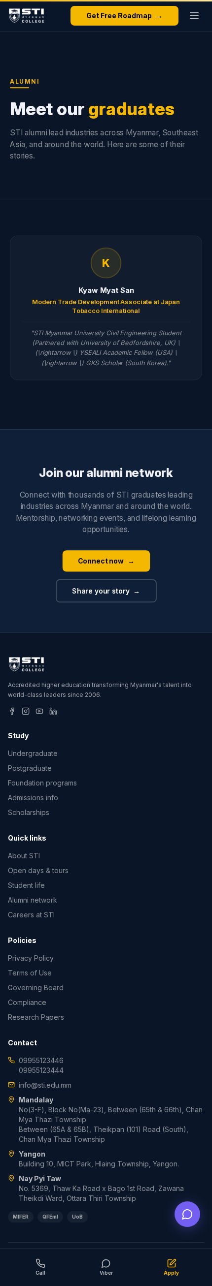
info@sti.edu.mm (45, 1085)
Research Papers (36, 1017)
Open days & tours (38, 870)
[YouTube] (39, 711)
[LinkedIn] (53, 711)
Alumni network (32, 900)
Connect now (106, 561)
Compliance (27, 1002)
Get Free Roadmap (124, 15)
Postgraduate (30, 768)
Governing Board (36, 987)
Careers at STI (31, 914)
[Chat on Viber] (187, 1214)
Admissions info (33, 797)
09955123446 (41, 1060)
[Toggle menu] (194, 16)
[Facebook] (12, 711)
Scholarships (28, 812)
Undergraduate (33, 753)
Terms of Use (30, 973)
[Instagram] (26, 711)
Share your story (106, 591)
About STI (24, 855)
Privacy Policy (31, 958)
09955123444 (41, 1070)
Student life (26, 885)
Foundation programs (42, 783)
